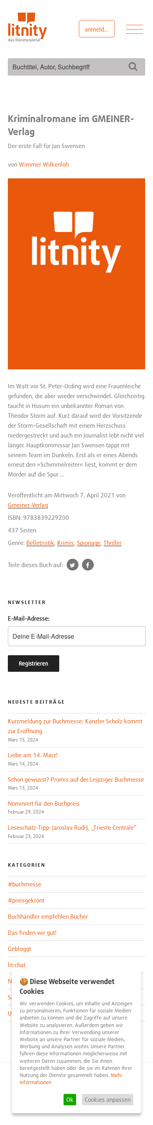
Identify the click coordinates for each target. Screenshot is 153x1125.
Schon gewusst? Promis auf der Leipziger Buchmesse (76, 779)
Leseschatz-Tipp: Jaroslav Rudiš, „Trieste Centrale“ (72, 827)
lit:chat (17, 964)
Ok (69, 1099)
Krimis (65, 542)
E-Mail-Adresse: (28, 618)
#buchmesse (24, 884)
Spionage (88, 542)
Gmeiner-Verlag (28, 504)
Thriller (113, 542)
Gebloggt (19, 948)
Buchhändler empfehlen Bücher (48, 916)
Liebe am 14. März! (33, 754)
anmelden (97, 29)
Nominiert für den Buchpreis (44, 803)
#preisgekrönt (26, 900)
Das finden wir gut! (32, 932)
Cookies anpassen (108, 1099)
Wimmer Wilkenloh (44, 164)
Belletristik (40, 542)
